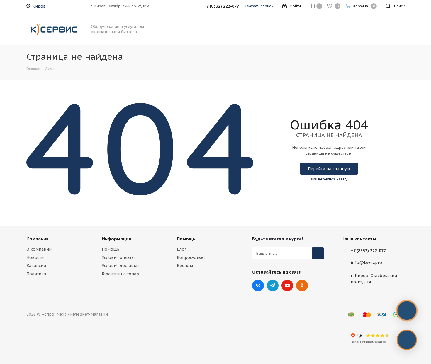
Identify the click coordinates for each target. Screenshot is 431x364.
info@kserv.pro (366, 262)
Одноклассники (302, 285)
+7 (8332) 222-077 (368, 250)
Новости (35, 257)
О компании (39, 249)
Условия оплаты (118, 257)
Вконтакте (258, 285)
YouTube (287, 285)
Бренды (185, 265)
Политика (36, 273)
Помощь (110, 249)
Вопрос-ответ (191, 257)
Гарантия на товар (120, 273)
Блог (181, 249)
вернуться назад (332, 179)
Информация (116, 239)
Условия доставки (120, 265)
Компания (37, 239)
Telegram (273, 285)
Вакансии (36, 265)
